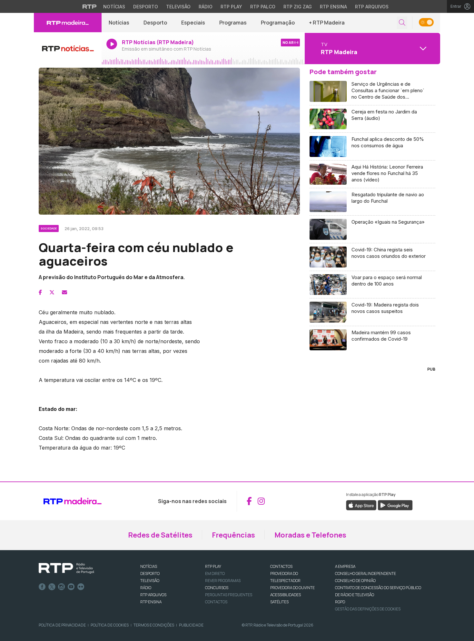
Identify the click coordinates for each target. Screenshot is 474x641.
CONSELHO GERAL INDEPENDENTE (365, 573)
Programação (278, 22)
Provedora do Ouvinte (292, 587)
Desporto (145, 6)
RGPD (340, 602)
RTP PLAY (213, 566)
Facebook (42, 586)
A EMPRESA (345, 566)
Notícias (114, 6)
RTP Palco (262, 6)
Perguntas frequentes (228, 594)
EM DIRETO (215, 573)
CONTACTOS (281, 566)
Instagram (61, 586)
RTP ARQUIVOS (153, 594)
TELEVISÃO (149, 580)
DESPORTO (150, 573)
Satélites (279, 602)
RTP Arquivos (372, 6)
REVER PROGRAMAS (223, 580)
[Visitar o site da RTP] (90, 6)
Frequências (233, 535)
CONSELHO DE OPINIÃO (355, 580)
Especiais (193, 22)
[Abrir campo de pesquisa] (402, 22)
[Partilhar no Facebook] (40, 292)
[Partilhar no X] (51, 292)
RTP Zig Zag (297, 6)
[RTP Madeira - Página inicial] (68, 22)
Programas (233, 22)
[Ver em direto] (68, 48)
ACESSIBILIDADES (285, 594)
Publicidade (191, 625)
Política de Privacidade (62, 625)
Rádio (205, 6)
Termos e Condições (153, 625)
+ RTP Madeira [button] (327, 22)
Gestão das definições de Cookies (367, 609)
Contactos (216, 602)
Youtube (71, 586)
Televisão (178, 6)
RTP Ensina (333, 6)
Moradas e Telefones (310, 535)
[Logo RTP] (66, 568)
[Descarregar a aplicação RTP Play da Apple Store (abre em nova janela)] (361, 504)
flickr (80, 586)
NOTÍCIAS (148, 566)
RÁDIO (145, 587)
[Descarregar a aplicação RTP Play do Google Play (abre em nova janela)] (395, 504)
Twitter (51, 586)
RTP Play (231, 6)
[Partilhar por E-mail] (64, 292)
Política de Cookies (110, 625)
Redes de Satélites (160, 535)
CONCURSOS (216, 587)
